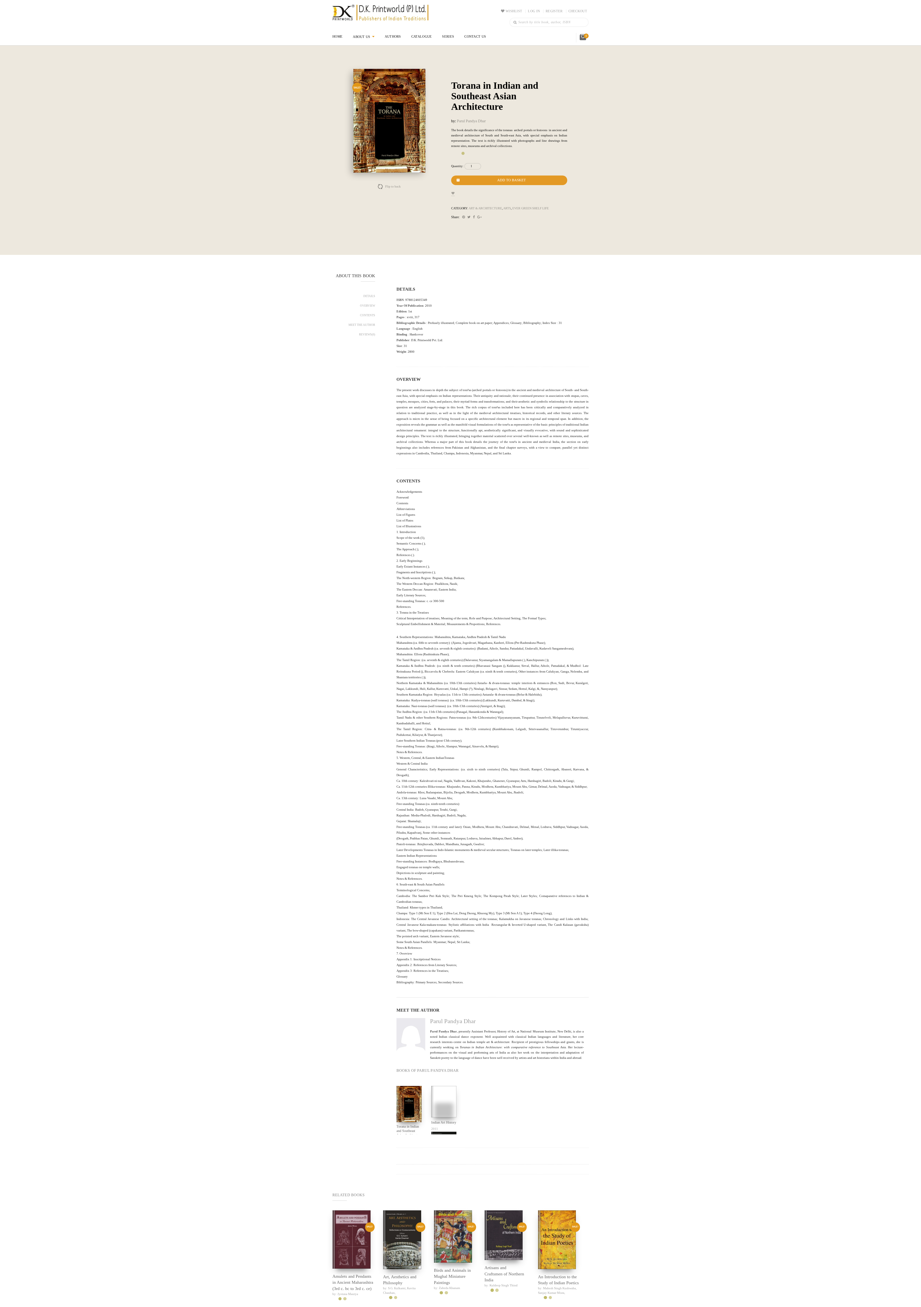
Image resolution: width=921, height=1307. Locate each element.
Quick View (402, 1284)
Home (337, 36)
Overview (368, 311)
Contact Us (475, 36)
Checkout (578, 11)
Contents (367, 320)
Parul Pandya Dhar (474, 120)
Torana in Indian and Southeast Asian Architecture (409, 1178)
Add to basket (511, 185)
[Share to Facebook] (475, 222)
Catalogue (422, 36)
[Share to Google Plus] (480, 222)
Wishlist (515, 11)
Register (555, 11)
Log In (535, 11)
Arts (504, 213)
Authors (393, 36)
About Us (362, 36)
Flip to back (393, 186)
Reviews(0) (368, 340)
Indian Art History (438, 1169)
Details (369, 301)
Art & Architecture (483, 213)
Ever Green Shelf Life (525, 213)
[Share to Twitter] (470, 222)
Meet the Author (362, 330)
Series (448, 36)
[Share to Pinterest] (464, 222)
